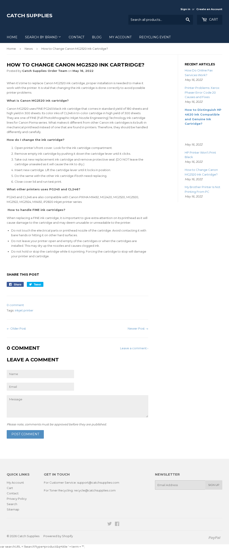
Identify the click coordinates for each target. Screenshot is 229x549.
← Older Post (16, 328)
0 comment (15, 305)
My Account (120, 37)
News (29, 48)
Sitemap (13, 509)
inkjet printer (24, 310)
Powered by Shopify (58, 536)
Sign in (185, 9)
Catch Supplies (29, 15)
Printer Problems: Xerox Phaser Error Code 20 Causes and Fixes (202, 92)
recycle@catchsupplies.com (95, 490)
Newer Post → (138, 328)
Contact (76, 37)
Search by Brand (41, 37)
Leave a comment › (134, 348)
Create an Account (209, 9)
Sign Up (213, 485)
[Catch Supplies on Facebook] (117, 524)
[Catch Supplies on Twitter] (109, 524)
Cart (213, 19)
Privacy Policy (17, 498)
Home (12, 37)
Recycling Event (155, 37)
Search (12, 504)
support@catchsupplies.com (98, 482)
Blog (97, 37)
